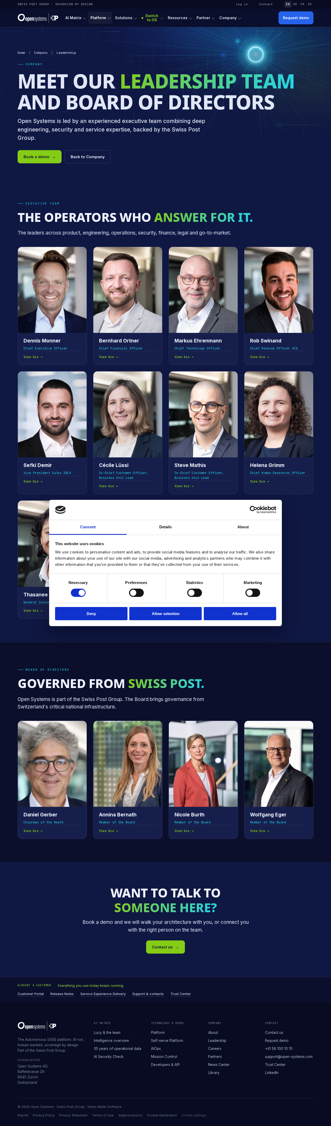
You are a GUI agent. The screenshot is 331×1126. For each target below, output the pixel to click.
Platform (98, 18)
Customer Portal (31, 994)
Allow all (240, 613)
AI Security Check (108, 1057)
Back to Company (88, 156)
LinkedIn (272, 1073)
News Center (219, 1065)
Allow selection (165, 613)
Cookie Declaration (162, 1115)
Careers (214, 1049)
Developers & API (165, 1065)
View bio (33, 357)
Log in (242, 4)
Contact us (165, 947)
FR (302, 4)
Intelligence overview (111, 1041)
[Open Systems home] (38, 17)
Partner (203, 18)
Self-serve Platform (167, 1041)
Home (21, 53)
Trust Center (180, 994)
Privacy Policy (44, 1115)
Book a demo (40, 156)
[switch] (136, 593)
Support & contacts (148, 994)
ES (310, 4)
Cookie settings (194, 1115)
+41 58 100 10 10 (278, 1049)
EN (288, 4)
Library (214, 1073)
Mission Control (164, 1057)
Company (228, 18)
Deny (91, 613)
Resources (177, 18)
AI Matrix (73, 18)
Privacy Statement (73, 1115)
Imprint (23, 1115)
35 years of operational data (117, 1049)
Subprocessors (130, 1115)
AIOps (156, 1049)
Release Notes (62, 994)
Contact (266, 4)
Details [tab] (165, 527)
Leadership (217, 1041)
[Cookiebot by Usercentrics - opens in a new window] (253, 510)
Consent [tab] (88, 527)
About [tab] (243, 527)
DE (295, 4)
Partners (215, 1057)
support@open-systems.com (289, 1057)
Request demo (296, 18)
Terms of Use (103, 1115)
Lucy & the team (107, 1032)
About (213, 1032)
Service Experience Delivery (103, 994)
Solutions (123, 18)
